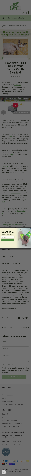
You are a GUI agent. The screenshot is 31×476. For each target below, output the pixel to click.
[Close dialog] (30, 228)
